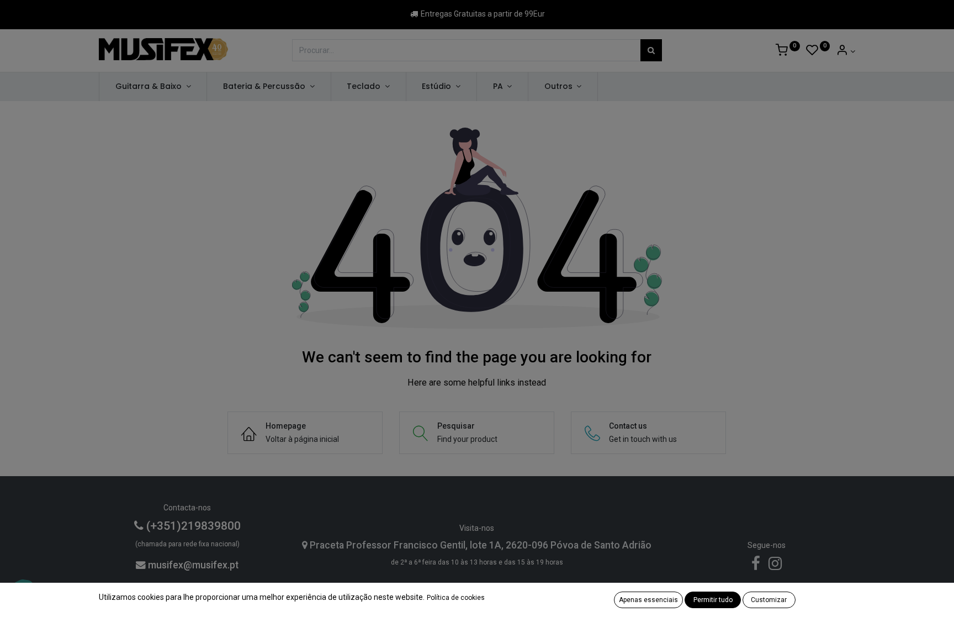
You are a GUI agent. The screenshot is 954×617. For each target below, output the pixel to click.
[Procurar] (651, 50)
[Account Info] (845, 51)
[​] (755, 566)
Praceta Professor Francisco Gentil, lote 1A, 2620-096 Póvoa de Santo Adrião (479, 545)
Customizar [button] (769, 600)
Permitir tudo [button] (713, 600)
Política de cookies (456, 598)
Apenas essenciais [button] (648, 600)
